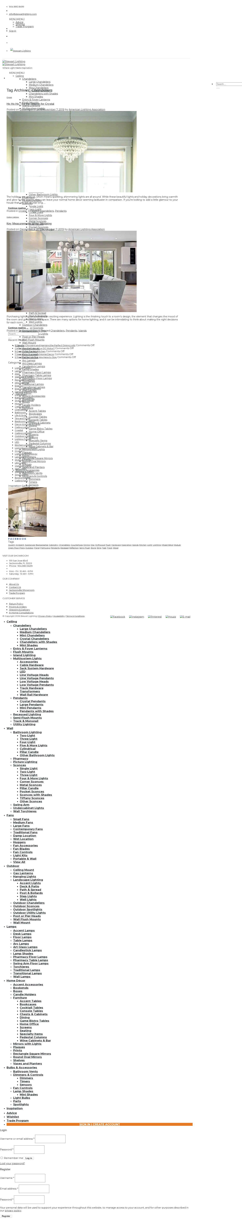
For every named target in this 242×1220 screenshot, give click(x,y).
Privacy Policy (45, 616)
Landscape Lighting (25, 457)
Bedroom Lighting (24, 421)
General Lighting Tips (26, 391)
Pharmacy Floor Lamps (36, 372)
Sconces (19, 765)
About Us (14, 584)
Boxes (17, 991)
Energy (18, 385)
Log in (29, 1158)
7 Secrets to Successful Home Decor (34, 354)
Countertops (77, 545)
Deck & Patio (29, 886)
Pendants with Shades (37, 711)
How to (19, 403)
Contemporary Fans (28, 829)
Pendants (61, 210)
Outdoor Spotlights (27, 909)
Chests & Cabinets (34, 1014)
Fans (10, 815)
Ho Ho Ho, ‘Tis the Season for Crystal (30, 103)
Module (177, 545)
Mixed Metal (167, 545)
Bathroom (20, 412)
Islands (82, 330)
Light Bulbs (21, 394)
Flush (108, 545)
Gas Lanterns (23, 873)
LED (17, 442)
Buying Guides (22, 477)
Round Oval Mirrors (34, 461)
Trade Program (25, 26)
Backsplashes (42, 545)
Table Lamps (22, 940)
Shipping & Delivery (19, 609)
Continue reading (18, 208)
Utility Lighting (24, 724)
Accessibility (59, 616)
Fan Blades (21, 848)
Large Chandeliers (39, 81)
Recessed (64, 548)
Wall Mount (29, 342)
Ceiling (20, 75)
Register (6, 1216)
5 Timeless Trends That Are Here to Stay (36, 357)
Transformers (30, 691)
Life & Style (21, 415)
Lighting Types (22, 368)
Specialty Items (38, 440)
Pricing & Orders (18, 606)
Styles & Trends (23, 459)
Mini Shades (36, 96)
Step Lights (28, 896)
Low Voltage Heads (34, 681)
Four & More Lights (40, 215)
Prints (17, 1050)
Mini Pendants (30, 707)
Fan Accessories (25, 845)
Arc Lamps (28, 360)
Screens (33, 434)
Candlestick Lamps (33, 366)
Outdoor (29, 548)
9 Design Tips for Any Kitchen (30, 351)
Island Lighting (24, 655)
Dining (86, 545)
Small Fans (21, 819)
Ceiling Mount (23, 870)
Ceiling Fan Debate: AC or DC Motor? (35, 348)
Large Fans (21, 825)
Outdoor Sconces (32, 327)
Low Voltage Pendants (37, 684)
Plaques (19, 1047)
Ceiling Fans (21, 480)
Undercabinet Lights (28, 808)
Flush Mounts (23, 651)
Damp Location (24, 835)
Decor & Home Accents (27, 424)
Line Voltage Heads (34, 675)
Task (104, 548)
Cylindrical (28, 748)
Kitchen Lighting (23, 445)
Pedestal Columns (40, 443)
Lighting (157, 545)
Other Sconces (31, 801)
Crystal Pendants (33, 701)
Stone (93, 548)
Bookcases (35, 413)
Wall (10, 728)
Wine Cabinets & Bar (41, 446)
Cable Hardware (32, 665)
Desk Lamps (22, 933)
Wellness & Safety (24, 376)
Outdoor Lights (23, 465)
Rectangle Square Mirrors (37, 458)
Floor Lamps (22, 937)
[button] (17, 19)
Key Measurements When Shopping (29, 223)
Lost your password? (12, 1163)
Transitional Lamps (27, 973)
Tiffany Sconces (32, 798)
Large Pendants (31, 704)
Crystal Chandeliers (34, 638)
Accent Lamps (24, 930)
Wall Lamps (21, 976)
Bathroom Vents (25, 1071)
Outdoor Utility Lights (29, 912)
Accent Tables (37, 410)
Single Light (36, 206)
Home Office (36, 431)
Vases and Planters (33, 467)
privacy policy (13, 1210)
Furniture (20, 997)
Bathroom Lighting (27, 732)
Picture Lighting (25, 761)
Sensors (33, 485)
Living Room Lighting (26, 448)
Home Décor (16, 980)
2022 (17, 374)
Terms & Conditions (75, 616)
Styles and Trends (24, 400)
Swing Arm (21, 804)
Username (7, 1178)
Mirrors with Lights (27, 1043)
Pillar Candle (29, 752)
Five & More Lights (33, 745)
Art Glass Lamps (32, 363)
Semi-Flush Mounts (27, 717)
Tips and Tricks (22, 418)
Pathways (45, 548)
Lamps (18, 371)
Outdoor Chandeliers (34, 324)
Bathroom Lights (24, 397)
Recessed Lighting (25, 379)
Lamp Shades (30, 369)
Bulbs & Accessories (22, 1067)
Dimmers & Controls (34, 476)
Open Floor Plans (16, 548)
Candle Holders (31, 404)
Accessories (29, 661)
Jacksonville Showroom (21, 590)
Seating (33, 437)
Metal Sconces (37, 221)
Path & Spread (37, 313)
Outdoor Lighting (24, 436)
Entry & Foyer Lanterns (36, 99)
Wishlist (20, 24)
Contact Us (15, 587)
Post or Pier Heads (33, 336)
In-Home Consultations (21, 612)
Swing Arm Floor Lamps (37, 378)
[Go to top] (85, 615)
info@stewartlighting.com (23, 14)
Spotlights (21, 1104)
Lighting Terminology (26, 454)
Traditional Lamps (33, 384)
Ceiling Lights (22, 427)
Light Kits (20, 855)
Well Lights (35, 321)
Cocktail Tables (38, 416)
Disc (93, 545)
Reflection (74, 548)
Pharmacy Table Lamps (36, 375)
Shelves (19, 1060)
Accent (11, 545)
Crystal (9, 97)
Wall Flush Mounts (33, 339)
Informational (22, 382)
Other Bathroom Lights (43, 194)
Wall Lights (20, 468)
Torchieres (21, 966)
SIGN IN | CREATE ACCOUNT (99, 1124)
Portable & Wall (24, 858)
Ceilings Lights (22, 406)
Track (109, 548)
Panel (37, 548)
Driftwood (100, 545)
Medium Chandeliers (41, 84)
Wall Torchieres (25, 811)
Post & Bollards (31, 893)
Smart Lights (21, 474)
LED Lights (20, 462)
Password (6, 1149)
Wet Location (23, 839)
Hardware (116, 545)
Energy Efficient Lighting (28, 388)
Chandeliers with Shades (43, 93)
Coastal (19, 430)
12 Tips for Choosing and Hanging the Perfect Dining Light (45, 345)
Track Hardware (31, 688)
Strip (99, 548)
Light (149, 545)
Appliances (30, 545)
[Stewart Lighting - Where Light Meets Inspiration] (13, 63)
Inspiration (126, 545)
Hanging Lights (24, 876)
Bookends (20, 987)
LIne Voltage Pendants (37, 678)
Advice (19, 22)
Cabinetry (53, 545)
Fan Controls (23, 852)
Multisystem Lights (27, 658)
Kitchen (143, 545)
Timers (33, 482)
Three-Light (28, 738)
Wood (115, 548)
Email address (9, 1188)
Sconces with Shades (36, 794)
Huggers (19, 842)
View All (19, 862)
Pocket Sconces (38, 227)
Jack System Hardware (37, 668)
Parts (17, 1101)
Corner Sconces (38, 218)
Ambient (19, 545)
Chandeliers (29, 78)
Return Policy (16, 603)
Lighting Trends (23, 439)
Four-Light (27, 742)
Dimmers (34, 479)
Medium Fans (23, 822)
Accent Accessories (33, 396)
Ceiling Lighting (13, 217)
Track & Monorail (25, 721)
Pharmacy (20, 758)
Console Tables (38, 419)
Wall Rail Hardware (34, 694)
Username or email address (17, 1138)
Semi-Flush (84, 548)
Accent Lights (30, 883)
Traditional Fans (25, 832)
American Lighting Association (87, 109)
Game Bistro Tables (40, 428)
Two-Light (35, 209)
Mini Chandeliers (32, 635)
